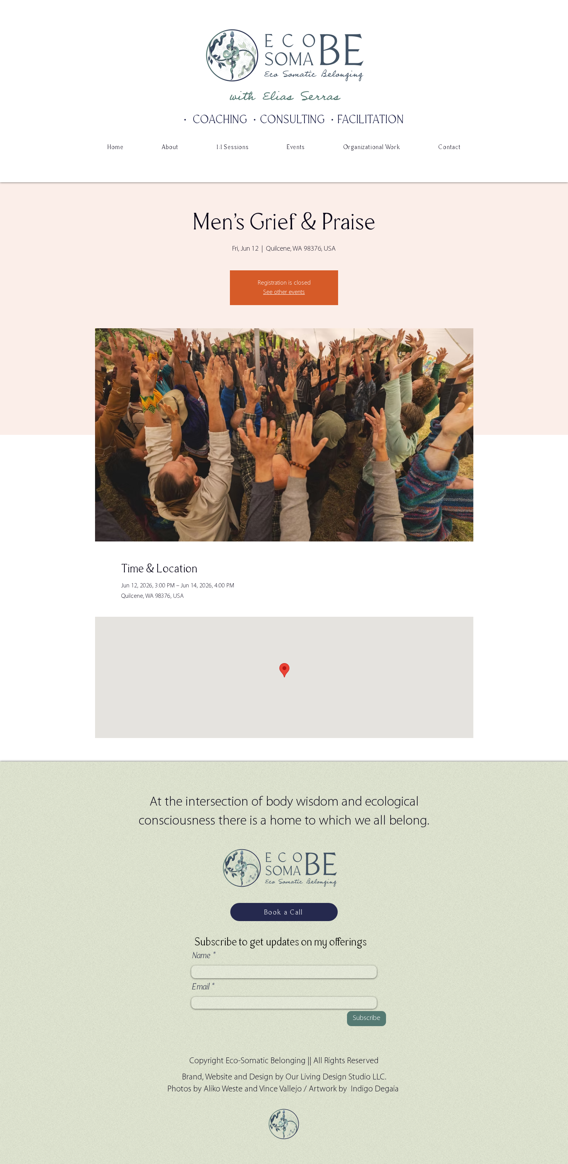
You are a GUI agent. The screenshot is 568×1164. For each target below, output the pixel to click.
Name (201, 955)
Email (200, 986)
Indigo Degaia (376, 1089)
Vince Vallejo (280, 1089)
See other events (284, 292)
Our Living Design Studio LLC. (336, 1077)
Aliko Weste (224, 1089)
